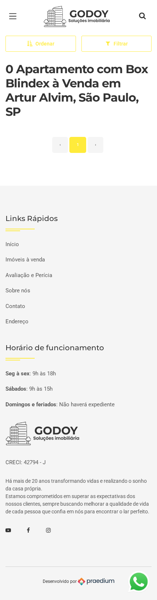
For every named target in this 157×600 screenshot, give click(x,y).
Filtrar (121, 44)
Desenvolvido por (60, 581)
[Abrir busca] (142, 16)
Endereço (16, 321)
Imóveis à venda (25, 259)
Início (12, 244)
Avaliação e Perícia (28, 275)
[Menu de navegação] (14, 16)
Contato (15, 306)
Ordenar (44, 44)
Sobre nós (17, 290)
